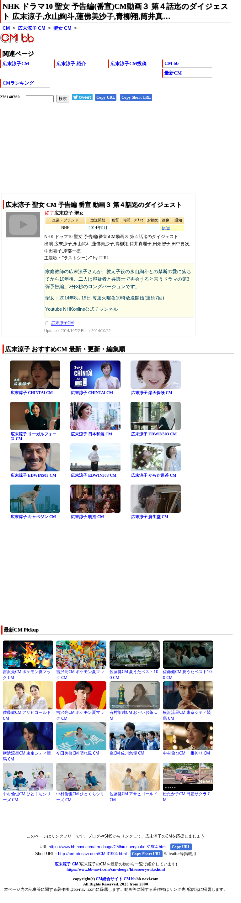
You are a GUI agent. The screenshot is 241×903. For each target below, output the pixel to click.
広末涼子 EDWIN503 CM (154, 434)
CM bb (171, 63)
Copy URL (105, 97)
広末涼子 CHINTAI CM (32, 392)
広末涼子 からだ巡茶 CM (153, 475)
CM (6, 28)
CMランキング (18, 83)
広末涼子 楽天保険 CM (151, 392)
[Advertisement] (115, 152)
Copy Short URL (136, 97)
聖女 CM (62, 28)
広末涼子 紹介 (71, 63)
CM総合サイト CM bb (116, 878)
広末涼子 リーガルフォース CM (33, 436)
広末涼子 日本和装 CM (91, 434)
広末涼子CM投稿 (128, 63)
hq (164, 228)
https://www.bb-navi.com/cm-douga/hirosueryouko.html (116, 869)
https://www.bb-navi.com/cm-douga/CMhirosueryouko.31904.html (108, 846)
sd (168, 228)
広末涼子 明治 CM (87, 516)
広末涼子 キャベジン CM (33, 516)
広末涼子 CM (32, 28)
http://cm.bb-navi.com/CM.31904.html (92, 853)
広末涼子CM (16, 63)
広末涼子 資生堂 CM (149, 516)
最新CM (173, 72)
